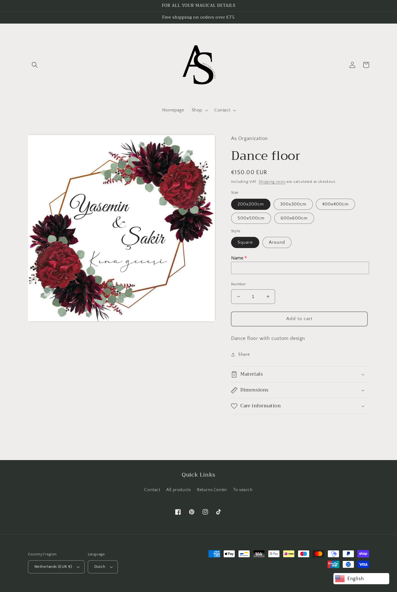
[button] (35, 65)
